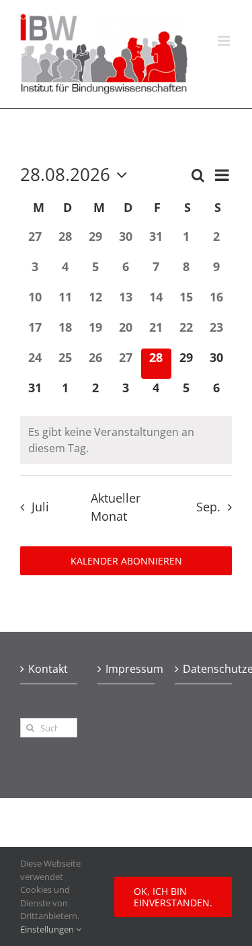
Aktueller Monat (115, 506)
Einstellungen (48, 929)
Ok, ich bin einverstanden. (173, 897)
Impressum (127, 668)
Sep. (208, 507)
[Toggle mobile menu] (225, 41)
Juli (40, 507)
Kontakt (48, 668)
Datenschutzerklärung (204, 668)
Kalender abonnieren (126, 561)
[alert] (126, 440)
